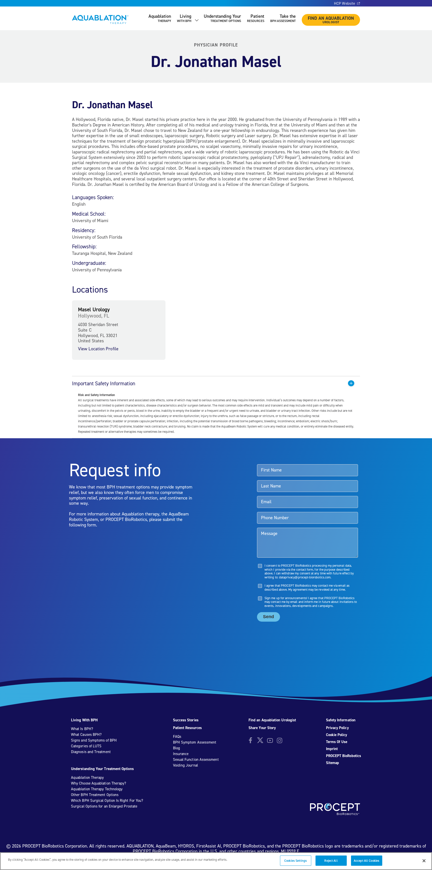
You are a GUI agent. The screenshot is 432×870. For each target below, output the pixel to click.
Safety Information (341, 720)
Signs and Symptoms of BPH (94, 740)
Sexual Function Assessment (196, 759)
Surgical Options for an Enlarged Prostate (104, 806)
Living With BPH (84, 720)
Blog (176, 748)
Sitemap (332, 763)
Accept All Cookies (366, 861)
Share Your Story (262, 728)
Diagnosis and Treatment (91, 752)
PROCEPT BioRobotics (343, 756)
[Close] (424, 860)
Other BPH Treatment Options (94, 795)
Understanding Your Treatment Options (102, 769)
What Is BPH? (82, 729)
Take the (283, 18)
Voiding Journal (185, 765)
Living (184, 18)
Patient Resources (187, 728)
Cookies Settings (295, 861)
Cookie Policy (336, 735)
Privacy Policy (337, 728)
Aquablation (159, 18)
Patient (255, 18)
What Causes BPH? (86, 734)
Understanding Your (222, 18)
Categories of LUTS (86, 746)
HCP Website (344, 3)
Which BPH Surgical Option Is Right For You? (107, 800)
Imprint (332, 749)
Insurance (181, 754)
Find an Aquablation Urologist (272, 720)
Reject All (331, 861)
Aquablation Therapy (87, 777)
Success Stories (185, 720)
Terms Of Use (337, 742)
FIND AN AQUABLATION (331, 19)
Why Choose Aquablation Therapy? (98, 783)
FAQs (177, 736)
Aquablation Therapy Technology (96, 789)
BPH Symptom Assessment (194, 742)
